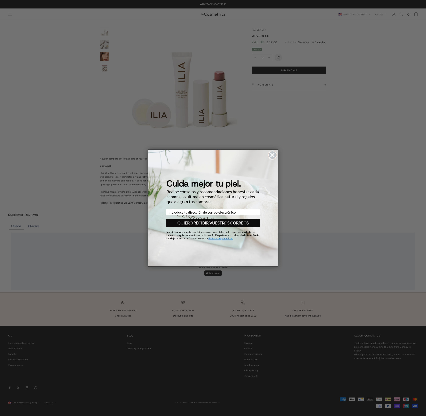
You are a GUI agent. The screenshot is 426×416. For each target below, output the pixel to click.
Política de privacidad (220, 238)
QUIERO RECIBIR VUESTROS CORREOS (213, 222)
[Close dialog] (272, 155)
